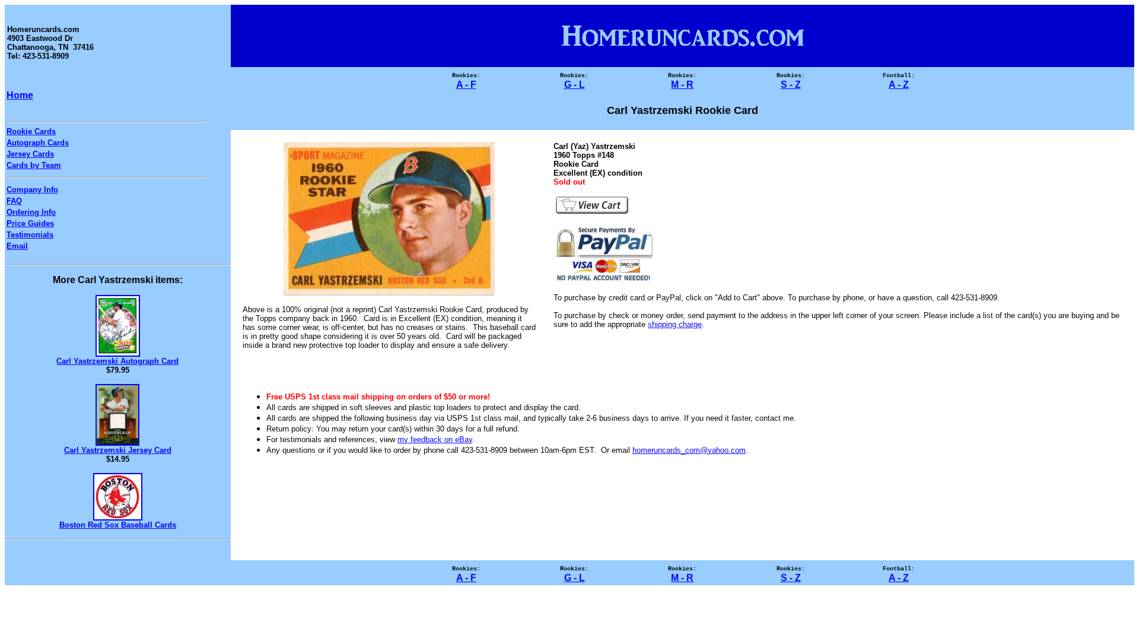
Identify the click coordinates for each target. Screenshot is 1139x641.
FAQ (14, 200)
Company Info (32, 189)
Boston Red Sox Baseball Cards (117, 525)
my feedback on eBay (434, 439)
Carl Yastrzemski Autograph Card (117, 361)
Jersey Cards (30, 154)
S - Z (791, 85)
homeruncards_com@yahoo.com (689, 450)
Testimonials (30, 234)
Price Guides (30, 223)
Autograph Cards (38, 142)
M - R (682, 85)
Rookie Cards (31, 131)
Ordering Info (31, 212)
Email (17, 246)
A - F (466, 85)
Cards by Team (34, 165)
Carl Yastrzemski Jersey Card (117, 450)
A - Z (899, 85)
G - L (574, 85)
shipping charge (675, 324)
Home (20, 95)
